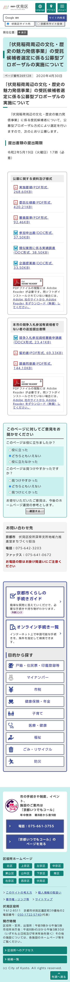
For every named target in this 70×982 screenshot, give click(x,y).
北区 (10, 866)
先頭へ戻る (59, 976)
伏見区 (41, 881)
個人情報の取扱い (49, 892)
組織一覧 (13, 959)
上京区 (25, 866)
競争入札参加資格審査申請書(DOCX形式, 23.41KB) (38, 340)
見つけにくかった (25, 492)
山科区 (25, 873)
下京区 (41, 873)
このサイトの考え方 (19, 892)
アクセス (51, 10)
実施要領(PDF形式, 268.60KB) (31, 189)
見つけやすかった (25, 480)
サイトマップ (44, 899)
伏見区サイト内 (21, 24)
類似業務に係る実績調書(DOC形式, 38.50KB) (34, 250)
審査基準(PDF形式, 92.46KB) (31, 220)
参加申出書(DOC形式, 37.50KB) (33, 235)
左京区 (41, 866)
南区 (57, 873)
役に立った (20, 450)
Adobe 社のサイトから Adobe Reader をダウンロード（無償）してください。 (36, 303)
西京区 (25, 881)
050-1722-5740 (29, 914)
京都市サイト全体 (52, 24)
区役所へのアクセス (20, 950)
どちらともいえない (26, 455)
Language (40, 10)
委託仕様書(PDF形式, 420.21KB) (33, 205)
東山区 (9, 873)
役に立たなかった (25, 461)
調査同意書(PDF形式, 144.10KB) (33, 366)
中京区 (56, 866)
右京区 (9, 881)
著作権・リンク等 (17, 899)
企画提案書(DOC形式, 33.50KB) (33, 265)
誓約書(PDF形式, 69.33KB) (41, 352)
